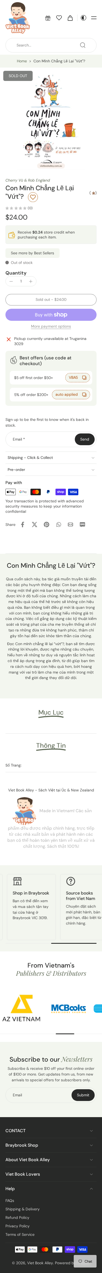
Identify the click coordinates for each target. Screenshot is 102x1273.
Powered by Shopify (72, 1262)
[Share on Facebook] (23, 524)
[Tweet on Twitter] (35, 524)
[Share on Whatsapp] (58, 524)
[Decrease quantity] (11, 281)
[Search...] (82, 45)
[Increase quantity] (30, 281)
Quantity (16, 273)
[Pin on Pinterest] (46, 524)
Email (19, 439)
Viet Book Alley (40, 1262)
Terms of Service (20, 1234)
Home (22, 61)
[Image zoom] (51, 119)
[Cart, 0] (70, 17)
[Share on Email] (70, 524)
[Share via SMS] (82, 524)
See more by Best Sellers (32, 252)
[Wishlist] (59, 18)
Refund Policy (17, 1217)
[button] (48, 17)
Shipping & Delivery (22, 1208)
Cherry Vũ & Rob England (27, 180)
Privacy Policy (17, 1225)
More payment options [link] (51, 327)
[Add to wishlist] (33, 197)
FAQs (9, 1200)
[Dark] (82, 17)
